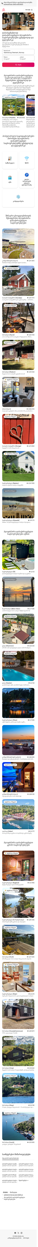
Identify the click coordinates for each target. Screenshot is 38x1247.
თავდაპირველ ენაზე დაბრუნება (13, 4)
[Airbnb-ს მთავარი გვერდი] (3, 10)
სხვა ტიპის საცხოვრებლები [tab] (10, 1158)
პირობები (26, 1238)
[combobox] (18, 53)
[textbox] (10, 59)
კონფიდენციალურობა (14, 1238)
